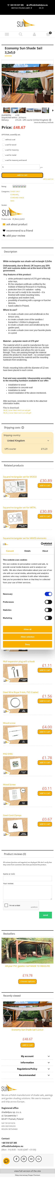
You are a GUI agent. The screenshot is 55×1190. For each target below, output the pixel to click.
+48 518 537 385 (16, 5)
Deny (27, 644)
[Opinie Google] (39, 1159)
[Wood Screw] (15, 796)
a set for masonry (12, 150)
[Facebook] (16, 1159)
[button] (7, 34)
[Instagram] (24, 1159)
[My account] (34, 34)
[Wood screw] (15, 734)
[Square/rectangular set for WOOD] (15, 488)
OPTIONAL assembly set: (11, 134)
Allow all (27, 629)
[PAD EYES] (15, 765)
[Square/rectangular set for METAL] (15, 519)
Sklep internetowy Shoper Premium (27, 1175)
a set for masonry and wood (16, 160)
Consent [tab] (10, 551)
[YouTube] (31, 1159)
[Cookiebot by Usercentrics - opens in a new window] (41, 544)
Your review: (8, 883)
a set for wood (10, 145)
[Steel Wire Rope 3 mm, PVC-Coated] (15, 704)
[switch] (48, 602)
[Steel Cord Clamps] (15, 827)
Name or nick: (9, 874)
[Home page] (27, 23)
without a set (10, 139)
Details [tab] (27, 551)
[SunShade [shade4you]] (14, 212)
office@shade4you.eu (38, 5)
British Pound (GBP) (21, 8)
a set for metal (10, 155)
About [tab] (45, 551)
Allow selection (27, 637)
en (41, 8)
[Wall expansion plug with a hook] (15, 673)
